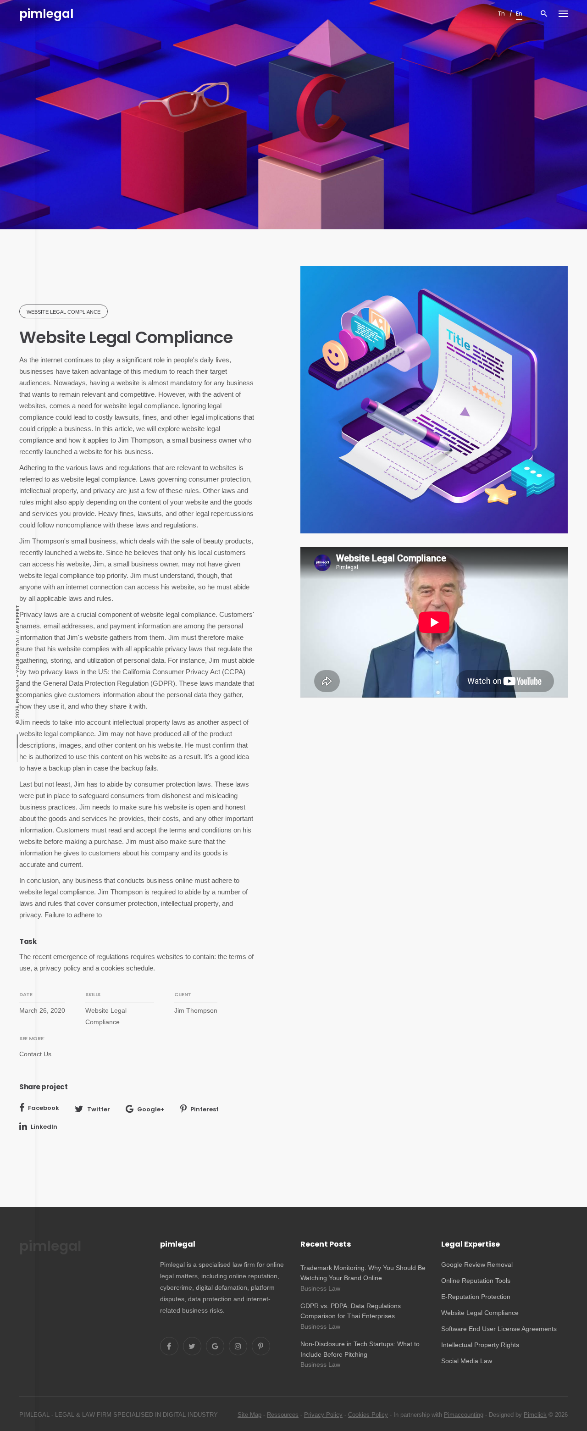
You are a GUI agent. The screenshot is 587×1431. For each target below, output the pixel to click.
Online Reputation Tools (475, 1280)
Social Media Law (466, 1360)
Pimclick (535, 1414)
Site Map (249, 1414)
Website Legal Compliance (480, 1312)
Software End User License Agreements (499, 1328)
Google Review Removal (477, 1264)
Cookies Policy (368, 1414)
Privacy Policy (323, 1414)
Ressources (283, 1414)
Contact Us (35, 1054)
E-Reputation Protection (475, 1296)
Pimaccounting (463, 1414)
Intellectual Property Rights (480, 1344)
